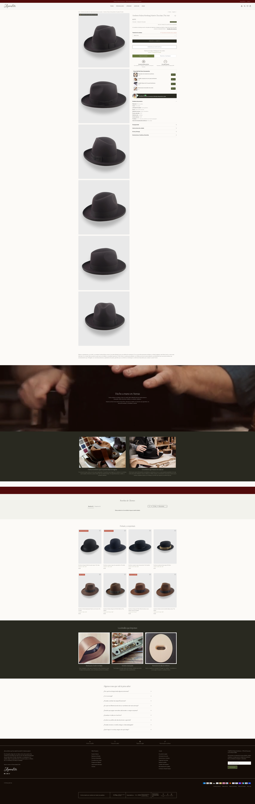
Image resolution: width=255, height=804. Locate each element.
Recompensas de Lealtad (164, 766)
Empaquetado (135, 124)
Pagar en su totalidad (143, 56)
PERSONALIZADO (120, 6)
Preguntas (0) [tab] (97, 506)
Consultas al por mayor (97, 760)
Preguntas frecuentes (163, 760)
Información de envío (163, 756)
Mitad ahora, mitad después (165, 56)
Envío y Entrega (136, 131)
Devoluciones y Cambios (164, 758)
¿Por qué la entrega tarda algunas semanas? (116, 691)
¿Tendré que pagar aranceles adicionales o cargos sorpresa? (121, 710)
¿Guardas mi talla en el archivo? (113, 715)
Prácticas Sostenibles (96, 758)
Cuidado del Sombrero (164, 764)
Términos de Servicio (217, 786)
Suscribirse (233, 767)
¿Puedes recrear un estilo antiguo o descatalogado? (118, 725)
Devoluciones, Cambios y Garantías (140, 135)
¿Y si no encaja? (108, 696)
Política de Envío (225, 786)
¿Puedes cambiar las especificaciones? (115, 701)
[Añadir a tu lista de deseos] (175, 15)
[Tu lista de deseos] (248, 6)
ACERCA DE (136, 6)
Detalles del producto (137, 101)
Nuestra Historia (95, 754)
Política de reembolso (233, 786)
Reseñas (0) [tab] (90, 506)
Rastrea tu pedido (163, 762)
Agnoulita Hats (9, 782)
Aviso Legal (249, 786)
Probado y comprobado (127, 526)
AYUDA (143, 6)
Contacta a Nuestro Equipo (165, 768)
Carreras (93, 766)
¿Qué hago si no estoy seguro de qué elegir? (116, 729)
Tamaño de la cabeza (137, 32)
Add (174, 74)
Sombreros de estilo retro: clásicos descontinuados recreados (91, 11)
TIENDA (112, 6)
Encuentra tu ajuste (163, 754)
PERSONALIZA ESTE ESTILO (155, 47)
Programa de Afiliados (96, 762)
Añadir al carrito (154, 41)
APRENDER (129, 6)
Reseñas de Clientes (96, 756)
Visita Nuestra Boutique (97, 764)
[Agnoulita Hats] (10, 6)
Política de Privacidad (242, 786)
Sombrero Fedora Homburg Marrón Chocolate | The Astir (113, 11)
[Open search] (149, 506)
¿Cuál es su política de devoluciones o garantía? (117, 720)
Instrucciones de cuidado (138, 128)
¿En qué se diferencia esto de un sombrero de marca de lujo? (121, 705)
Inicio (79, 11)
